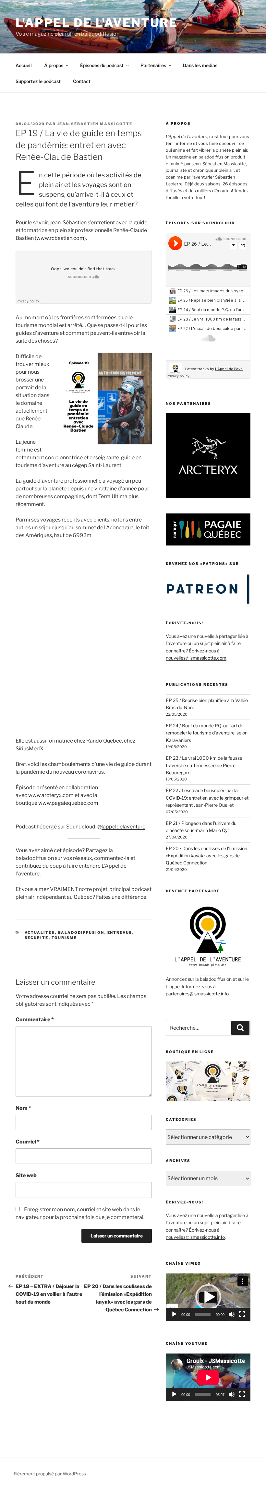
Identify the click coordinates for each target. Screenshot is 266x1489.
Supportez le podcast (38, 81)
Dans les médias (200, 65)
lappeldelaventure (123, 827)
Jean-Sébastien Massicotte (94, 124)
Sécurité (37, 937)
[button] (208, 1297)
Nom (23, 1108)
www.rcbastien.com (60, 238)
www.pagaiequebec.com (68, 803)
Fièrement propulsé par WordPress (50, 1473)
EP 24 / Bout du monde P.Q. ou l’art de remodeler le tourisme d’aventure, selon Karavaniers (207, 733)
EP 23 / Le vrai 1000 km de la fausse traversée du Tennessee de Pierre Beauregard (204, 765)
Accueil (24, 65)
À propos (53, 65)
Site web (26, 1175)
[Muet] (231, 1314)
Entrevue (119, 932)
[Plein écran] (242, 1314)
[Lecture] (174, 1314)
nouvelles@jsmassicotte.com (196, 658)
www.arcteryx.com (51, 795)
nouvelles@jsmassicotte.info (195, 1237)
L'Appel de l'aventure (96, 23)
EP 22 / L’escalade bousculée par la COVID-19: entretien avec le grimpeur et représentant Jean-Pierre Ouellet (207, 798)
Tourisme (64, 937)
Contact (82, 81)
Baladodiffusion (81, 932)
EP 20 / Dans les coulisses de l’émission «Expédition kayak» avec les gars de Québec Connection (206, 856)
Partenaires (153, 65)
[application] (208, 1297)
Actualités (40, 932)
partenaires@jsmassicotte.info (197, 993)
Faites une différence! (122, 897)
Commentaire (35, 1019)
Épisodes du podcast (102, 65)
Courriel (28, 1142)
